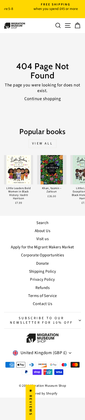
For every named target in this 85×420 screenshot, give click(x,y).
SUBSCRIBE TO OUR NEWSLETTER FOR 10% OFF (41, 320)
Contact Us (42, 304)
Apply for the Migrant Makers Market (42, 247)
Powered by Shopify (42, 393)
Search (42, 223)
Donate (42, 263)
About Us (43, 231)
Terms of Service (42, 296)
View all (42, 143)
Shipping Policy (42, 271)
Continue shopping (42, 99)
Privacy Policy (42, 279)
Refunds (42, 288)
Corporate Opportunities (42, 255)
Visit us (42, 239)
